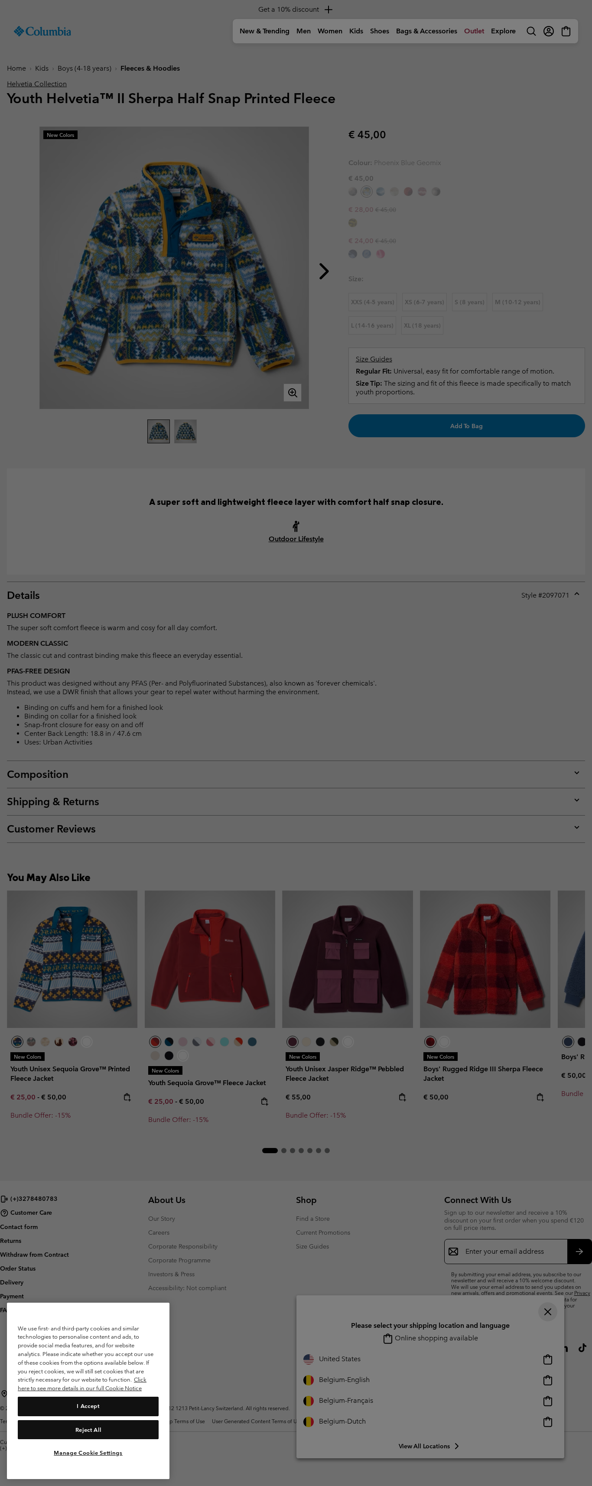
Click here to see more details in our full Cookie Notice (82, 1384)
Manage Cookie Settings (88, 1452)
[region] (88, 1391)
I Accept (88, 1406)
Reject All (88, 1429)
